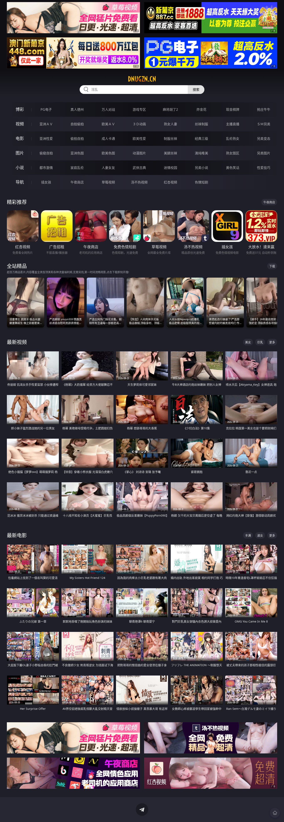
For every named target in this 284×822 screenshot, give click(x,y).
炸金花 (201, 109)
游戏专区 (139, 109)
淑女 (260, 535)
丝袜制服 (201, 124)
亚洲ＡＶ (46, 124)
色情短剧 (201, 182)
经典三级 (201, 138)
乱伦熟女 (232, 138)
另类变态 (263, 138)
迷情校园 (170, 167)
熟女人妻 (170, 124)
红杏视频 (170, 182)
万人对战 (108, 109)
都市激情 (46, 167)
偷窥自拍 (46, 153)
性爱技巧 (263, 167)
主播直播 (232, 124)
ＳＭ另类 (263, 124)
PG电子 (46, 109)
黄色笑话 (232, 167)
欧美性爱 (139, 138)
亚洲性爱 (46, 138)
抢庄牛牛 (263, 109)
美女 (248, 342)
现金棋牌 (232, 109)
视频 (20, 124)
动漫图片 (139, 153)
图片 (20, 153)
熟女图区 (232, 153)
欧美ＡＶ (108, 124)
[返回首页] (275, 813)
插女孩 (46, 182)
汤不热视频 (139, 182)
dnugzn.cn (142, 79)
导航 (20, 182)
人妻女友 (108, 167)
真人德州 (77, 109)
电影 (20, 138)
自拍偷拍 (77, 124)
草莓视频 (108, 182)
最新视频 (17, 341)
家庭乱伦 (77, 167)
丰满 (248, 535)
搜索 (196, 89)
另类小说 (201, 167)
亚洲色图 (77, 153)
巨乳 (260, 342)
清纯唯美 (201, 153)
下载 (272, 266)
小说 (20, 167)
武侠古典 (139, 167)
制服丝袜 (170, 138)
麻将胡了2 (170, 109)
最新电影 (17, 535)
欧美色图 (108, 153)
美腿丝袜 (170, 153)
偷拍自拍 (77, 138)
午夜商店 (77, 182)
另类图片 (263, 153)
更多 (272, 342)
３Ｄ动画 (139, 124)
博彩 (20, 109)
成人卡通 (108, 138)
